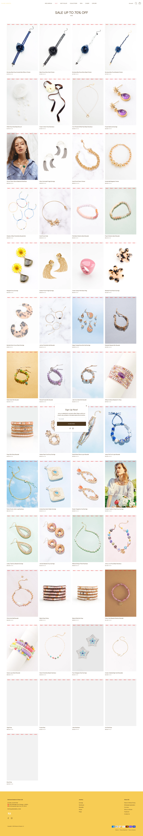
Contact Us (127, 814)
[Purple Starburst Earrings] (120, 101)
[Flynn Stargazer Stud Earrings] (88, 647)
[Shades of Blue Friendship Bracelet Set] (22, 210)
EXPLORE (94, 3)
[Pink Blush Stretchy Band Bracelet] (88, 210)
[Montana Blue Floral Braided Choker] (120, 47)
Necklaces (81, 805)
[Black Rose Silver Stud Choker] (55, 47)
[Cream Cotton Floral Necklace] (55, 101)
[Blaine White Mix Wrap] (88, 593)
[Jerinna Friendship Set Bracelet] (55, 320)
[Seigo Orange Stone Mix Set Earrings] (88, 320)
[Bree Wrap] (22, 757)
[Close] (86, 405)
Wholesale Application (129, 805)
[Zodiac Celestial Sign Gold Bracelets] (120, 647)
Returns (117, 830)
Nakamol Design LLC (19, 826)
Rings (80, 811)
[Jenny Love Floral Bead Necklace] (120, 538)
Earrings (81, 802)
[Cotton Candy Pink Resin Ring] (88, 265)
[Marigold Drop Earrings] (22, 265)
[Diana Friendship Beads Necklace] (55, 647)
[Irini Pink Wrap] (120, 702)
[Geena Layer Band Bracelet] (22, 647)
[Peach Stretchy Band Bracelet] (120, 210)
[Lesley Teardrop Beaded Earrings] (22, 538)
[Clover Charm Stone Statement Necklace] (22, 156)
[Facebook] (70, 428)
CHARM (87, 3)
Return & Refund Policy (130, 802)
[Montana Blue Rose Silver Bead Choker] (88, 47)
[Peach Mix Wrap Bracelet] (22, 429)
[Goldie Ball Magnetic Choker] (120, 156)
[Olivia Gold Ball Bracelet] (22, 593)
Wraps (80, 809)
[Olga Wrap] (22, 702)
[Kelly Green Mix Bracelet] (22, 374)
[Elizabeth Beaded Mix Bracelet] (120, 320)
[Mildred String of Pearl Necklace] (88, 538)
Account (131, 3)
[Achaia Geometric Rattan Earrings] (55, 484)
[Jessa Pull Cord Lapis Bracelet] (120, 429)
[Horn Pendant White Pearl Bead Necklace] (88, 101)
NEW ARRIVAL (48, 3)
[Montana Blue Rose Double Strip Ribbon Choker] (22, 47)
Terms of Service (132, 830)
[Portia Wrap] (55, 702)
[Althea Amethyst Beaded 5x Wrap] (120, 374)
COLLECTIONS (73, 3)
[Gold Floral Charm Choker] (88, 156)
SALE (56, 3)
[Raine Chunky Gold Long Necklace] (22, 484)
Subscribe (71, 423)
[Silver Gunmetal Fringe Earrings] (55, 156)
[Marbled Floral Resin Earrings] (120, 265)
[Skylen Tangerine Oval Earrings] (88, 484)
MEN (81, 3)
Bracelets (81, 807)
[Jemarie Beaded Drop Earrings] (55, 538)
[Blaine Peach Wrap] (55, 593)
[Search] (136, 3)
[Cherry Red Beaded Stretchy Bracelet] (120, 593)
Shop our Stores (128, 809)
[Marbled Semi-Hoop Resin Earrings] (22, 320)
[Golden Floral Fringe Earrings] (55, 265)
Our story (126, 807)
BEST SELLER (63, 3)
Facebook (126, 811)
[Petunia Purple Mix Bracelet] (55, 374)
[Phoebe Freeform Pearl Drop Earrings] (120, 484)
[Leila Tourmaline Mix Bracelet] (88, 374)
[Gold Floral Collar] (55, 210)
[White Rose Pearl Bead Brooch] (22, 101)
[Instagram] (73, 428)
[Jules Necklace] (88, 702)
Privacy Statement (123, 830)
